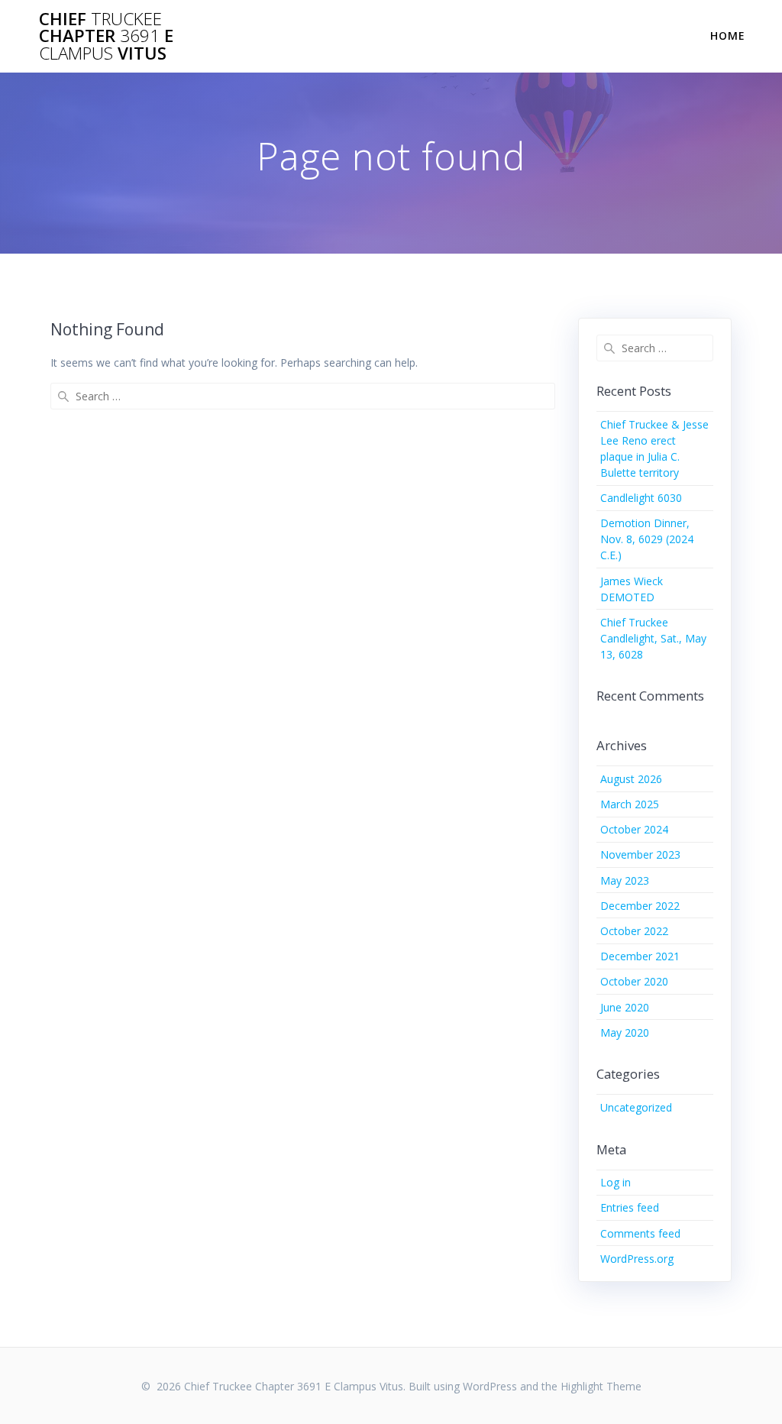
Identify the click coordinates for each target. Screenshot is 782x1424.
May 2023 (624, 880)
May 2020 (624, 1032)
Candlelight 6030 (641, 497)
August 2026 (631, 779)
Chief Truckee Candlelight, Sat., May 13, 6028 (653, 638)
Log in (615, 1182)
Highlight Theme (601, 1386)
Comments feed (640, 1233)
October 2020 (634, 981)
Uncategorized (636, 1107)
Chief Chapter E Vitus (106, 36)
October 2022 (634, 931)
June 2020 (624, 1007)
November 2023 (640, 854)
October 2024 (634, 829)
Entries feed (629, 1207)
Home (727, 35)
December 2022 (640, 905)
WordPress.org (637, 1258)
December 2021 (640, 956)
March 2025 (629, 804)
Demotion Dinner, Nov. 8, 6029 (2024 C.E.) (646, 539)
